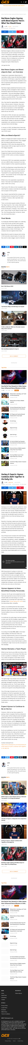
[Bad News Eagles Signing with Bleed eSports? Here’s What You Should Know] (14, 854)
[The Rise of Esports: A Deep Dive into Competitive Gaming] (14, 810)
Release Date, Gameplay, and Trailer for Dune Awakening (18, 394)
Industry (10, 482)
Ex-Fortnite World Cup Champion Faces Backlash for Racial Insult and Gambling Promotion (18, 442)
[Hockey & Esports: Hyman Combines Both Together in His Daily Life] (14, 832)
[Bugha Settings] (5, 429)
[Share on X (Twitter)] (12, 31)
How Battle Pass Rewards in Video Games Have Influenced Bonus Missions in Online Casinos (13, 388)
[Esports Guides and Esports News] (5, 2)
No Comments (5, 28)
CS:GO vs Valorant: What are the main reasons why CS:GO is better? (13, 327)
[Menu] (26, 2)
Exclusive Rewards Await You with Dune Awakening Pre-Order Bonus (17, 408)
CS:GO (9, 26)
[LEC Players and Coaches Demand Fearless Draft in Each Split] (5, 415)
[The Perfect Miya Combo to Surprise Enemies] (5, 463)
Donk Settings (13, 434)
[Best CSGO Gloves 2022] (14, 277)
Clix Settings (13, 421)
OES (19, 1038)
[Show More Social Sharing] (25, 31)
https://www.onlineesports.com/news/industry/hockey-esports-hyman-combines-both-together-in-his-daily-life (13, 746)
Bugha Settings (13, 428)
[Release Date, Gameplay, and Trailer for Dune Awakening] (5, 395)
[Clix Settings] (5, 422)
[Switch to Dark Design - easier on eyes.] (21, 2)
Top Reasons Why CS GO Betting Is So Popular (12, 306)
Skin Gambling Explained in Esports (10, 349)
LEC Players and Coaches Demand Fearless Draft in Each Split (17, 415)
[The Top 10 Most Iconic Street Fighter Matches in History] (5, 456)
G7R (6, 26)
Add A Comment (14, 356)
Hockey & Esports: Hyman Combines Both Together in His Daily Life (11, 841)
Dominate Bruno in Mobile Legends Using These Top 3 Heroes (17, 449)
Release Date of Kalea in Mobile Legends (17, 401)
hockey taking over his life (16, 601)
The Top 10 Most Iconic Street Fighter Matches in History (16, 455)
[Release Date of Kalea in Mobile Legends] (5, 402)
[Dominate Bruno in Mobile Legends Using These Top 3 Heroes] (5, 449)
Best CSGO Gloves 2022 (7, 286)
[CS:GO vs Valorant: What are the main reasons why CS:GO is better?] (14, 318)
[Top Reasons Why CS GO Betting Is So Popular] (14, 298)
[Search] (23, 2)
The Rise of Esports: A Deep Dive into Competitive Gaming (13, 819)
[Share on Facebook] (5, 31)
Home (2, 14)
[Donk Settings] (5, 436)
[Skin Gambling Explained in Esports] (14, 340)
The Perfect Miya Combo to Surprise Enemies (18, 462)
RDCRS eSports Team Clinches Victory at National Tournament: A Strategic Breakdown (13, 797)
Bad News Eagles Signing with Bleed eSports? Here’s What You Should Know (12, 863)
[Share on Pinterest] (20, 31)
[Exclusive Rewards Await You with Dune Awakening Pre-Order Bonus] (5, 409)
